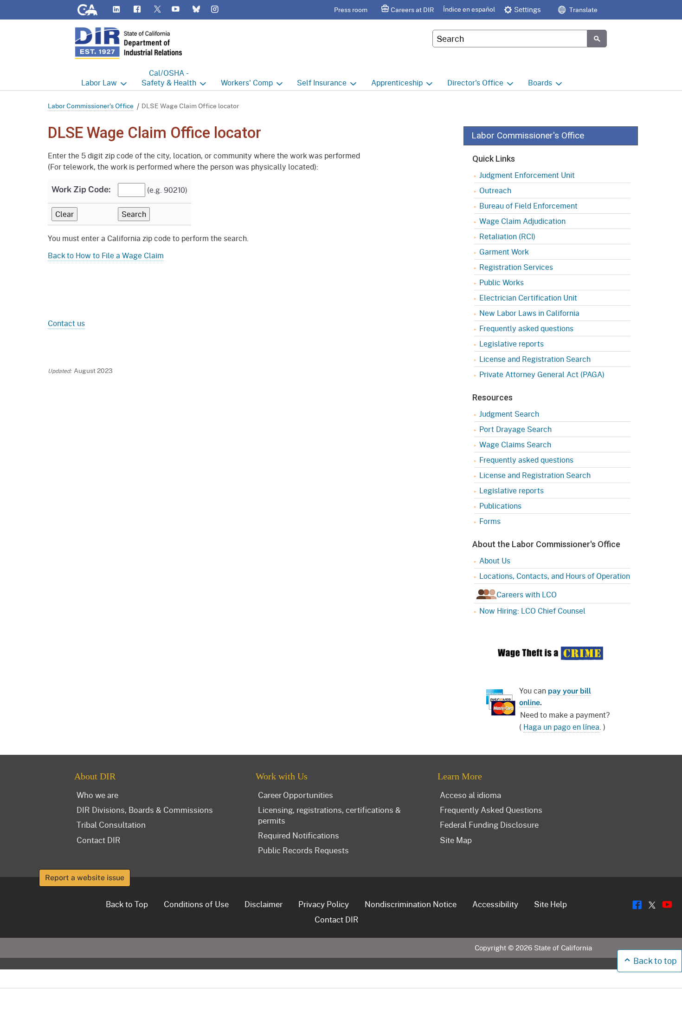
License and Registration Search (535, 358)
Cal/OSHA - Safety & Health (169, 77)
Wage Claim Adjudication (522, 221)
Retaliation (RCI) (507, 236)
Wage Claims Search (515, 444)
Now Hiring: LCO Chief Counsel (532, 610)
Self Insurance (322, 82)
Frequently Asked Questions (491, 809)
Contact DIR (99, 839)
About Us (494, 560)
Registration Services (516, 267)
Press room (350, 9)
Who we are (97, 794)
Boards (540, 82)
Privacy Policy (323, 903)
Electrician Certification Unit (528, 297)
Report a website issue (84, 877)
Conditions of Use (196, 903)
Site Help (550, 903)
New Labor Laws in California (529, 312)
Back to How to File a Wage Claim (106, 255)
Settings (527, 9)
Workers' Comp (247, 82)
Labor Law (99, 82)
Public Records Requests (303, 850)
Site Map (456, 839)
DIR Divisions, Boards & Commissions (145, 809)
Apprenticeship (397, 82)
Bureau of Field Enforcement (528, 205)
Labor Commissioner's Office (91, 106)
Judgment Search (509, 413)
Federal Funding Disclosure (489, 824)
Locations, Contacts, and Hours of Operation (554, 575)
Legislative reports (511, 343)
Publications (500, 505)
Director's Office (475, 82)
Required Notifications (298, 835)
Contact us (66, 323)
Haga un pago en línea (561, 726)
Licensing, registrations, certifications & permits (329, 815)
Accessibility (495, 903)
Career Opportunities (295, 794)
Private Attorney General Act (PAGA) (542, 374)
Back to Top (127, 903)
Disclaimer (263, 903)
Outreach (495, 190)
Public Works (501, 282)
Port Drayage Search (515, 429)
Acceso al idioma (470, 794)
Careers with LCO (526, 594)
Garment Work (504, 251)
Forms (490, 521)
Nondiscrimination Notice (411, 903)
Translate (583, 9)
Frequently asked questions (526, 328)
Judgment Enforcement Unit (527, 175)
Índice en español (469, 9)
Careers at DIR (412, 9)
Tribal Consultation (111, 824)
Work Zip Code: (80, 189)
